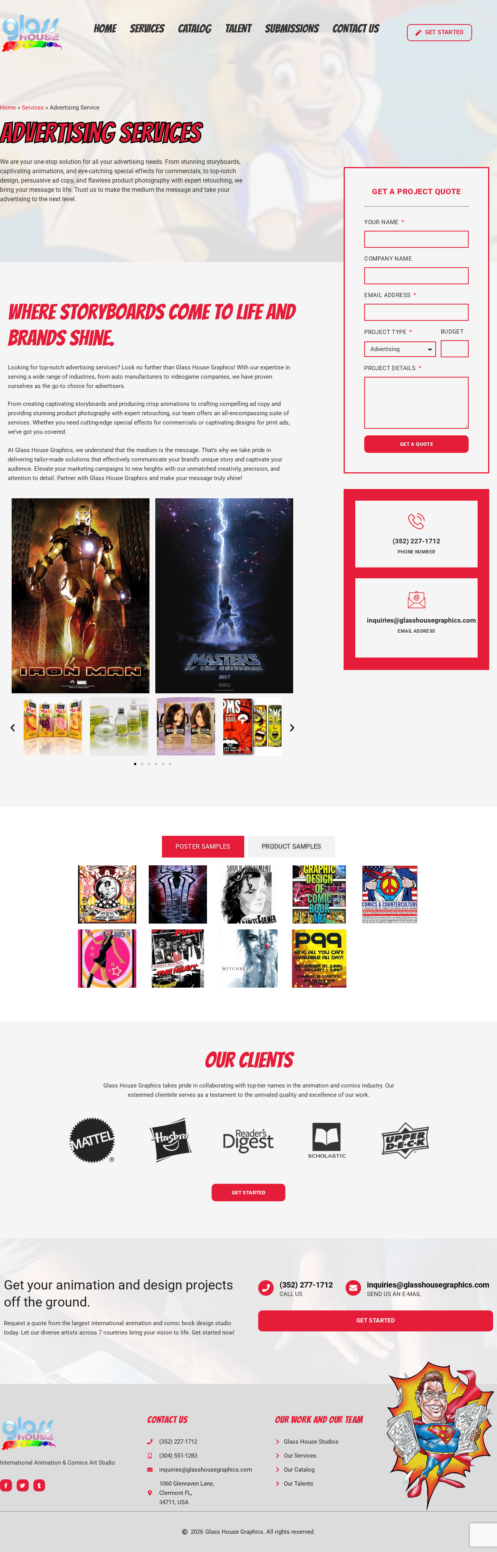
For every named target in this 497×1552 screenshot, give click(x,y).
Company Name (388, 258)
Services (147, 29)
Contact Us (355, 29)
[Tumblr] (39, 1485)
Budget (452, 331)
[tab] (203, 847)
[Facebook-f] (6, 1485)
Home (105, 29)
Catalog (194, 29)
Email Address (388, 295)
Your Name (382, 222)
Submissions (291, 29)
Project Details (390, 368)
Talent (238, 29)
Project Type (386, 332)
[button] (12, 728)
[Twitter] (23, 1485)
